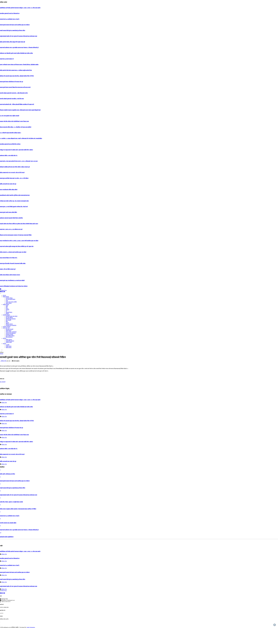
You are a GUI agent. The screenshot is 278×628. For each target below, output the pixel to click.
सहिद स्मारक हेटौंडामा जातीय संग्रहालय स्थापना (10, 274)
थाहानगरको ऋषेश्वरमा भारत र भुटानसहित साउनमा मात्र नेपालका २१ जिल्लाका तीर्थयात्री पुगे (19, 47)
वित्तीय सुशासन (9, 339)
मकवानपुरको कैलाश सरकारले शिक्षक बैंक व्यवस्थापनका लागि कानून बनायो (15, 87)
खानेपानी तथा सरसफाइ (10, 318)
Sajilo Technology (31, 627)
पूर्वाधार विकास (6, 296)
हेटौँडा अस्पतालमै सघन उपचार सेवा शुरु (8, 183)
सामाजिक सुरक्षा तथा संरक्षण (11, 316)
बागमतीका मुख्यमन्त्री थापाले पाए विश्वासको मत (9, 13)
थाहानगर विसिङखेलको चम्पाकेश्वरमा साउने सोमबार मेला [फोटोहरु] (14, 286)
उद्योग (7, 305)
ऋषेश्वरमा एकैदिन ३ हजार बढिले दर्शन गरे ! (9, 155)
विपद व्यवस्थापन (9, 337)
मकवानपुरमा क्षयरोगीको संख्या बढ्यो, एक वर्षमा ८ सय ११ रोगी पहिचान (14, 178)
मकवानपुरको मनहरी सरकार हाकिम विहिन (8, 212)
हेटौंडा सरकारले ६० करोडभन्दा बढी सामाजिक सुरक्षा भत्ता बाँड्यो (13, 252)
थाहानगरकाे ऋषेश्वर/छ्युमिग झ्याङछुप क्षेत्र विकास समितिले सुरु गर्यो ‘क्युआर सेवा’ (17, 246)
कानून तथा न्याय (6, 328)
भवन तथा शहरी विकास (10, 299)
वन (6, 311)
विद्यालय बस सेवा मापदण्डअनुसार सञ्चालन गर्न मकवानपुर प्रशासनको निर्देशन (16, 235)
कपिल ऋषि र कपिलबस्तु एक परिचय (7, 474)
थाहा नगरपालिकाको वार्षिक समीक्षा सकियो (8, 189)
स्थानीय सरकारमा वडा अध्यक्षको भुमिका (8, 522)
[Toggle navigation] (0, 293)
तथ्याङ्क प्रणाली (9, 334)
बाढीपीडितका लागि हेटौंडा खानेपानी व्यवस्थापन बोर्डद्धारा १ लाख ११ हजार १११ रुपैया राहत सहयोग (20, 7)
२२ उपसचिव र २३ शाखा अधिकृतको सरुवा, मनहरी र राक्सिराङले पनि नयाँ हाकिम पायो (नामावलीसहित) (21, 138)
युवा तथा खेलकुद (9, 317)
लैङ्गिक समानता (9, 324)
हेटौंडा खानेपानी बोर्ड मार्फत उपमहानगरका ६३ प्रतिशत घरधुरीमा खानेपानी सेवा (16, 70)
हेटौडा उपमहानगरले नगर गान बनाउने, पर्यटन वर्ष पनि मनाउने (12, 172)
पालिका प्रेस (3, 360)
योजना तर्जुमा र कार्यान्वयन (11, 331)
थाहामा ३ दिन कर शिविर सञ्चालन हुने (7, 269)
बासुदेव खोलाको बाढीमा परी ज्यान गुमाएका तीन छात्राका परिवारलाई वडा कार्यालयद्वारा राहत (18, 36)
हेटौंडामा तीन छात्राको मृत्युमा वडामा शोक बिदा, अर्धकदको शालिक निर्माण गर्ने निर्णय (17, 76)
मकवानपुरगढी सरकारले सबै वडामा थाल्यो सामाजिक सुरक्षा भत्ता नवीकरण (15, 24)
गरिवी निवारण (8, 330)
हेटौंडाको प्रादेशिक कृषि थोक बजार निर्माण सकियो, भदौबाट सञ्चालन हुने (15, 166)
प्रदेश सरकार (8, 346)
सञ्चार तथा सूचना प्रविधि (11, 301)
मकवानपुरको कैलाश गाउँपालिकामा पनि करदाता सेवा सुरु (11, 81)
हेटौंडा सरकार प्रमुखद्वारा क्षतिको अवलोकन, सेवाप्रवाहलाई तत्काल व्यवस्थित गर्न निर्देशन (18, 508)
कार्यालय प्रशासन (6, 326)
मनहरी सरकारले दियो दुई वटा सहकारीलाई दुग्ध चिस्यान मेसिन (12, 30)
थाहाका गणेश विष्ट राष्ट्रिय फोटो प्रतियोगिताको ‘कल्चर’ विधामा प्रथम (14, 121)
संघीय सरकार (8, 347)
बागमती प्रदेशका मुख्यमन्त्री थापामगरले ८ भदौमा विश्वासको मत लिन (14, 93)
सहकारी (7, 309)
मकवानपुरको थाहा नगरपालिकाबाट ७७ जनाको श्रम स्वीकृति (12, 280)
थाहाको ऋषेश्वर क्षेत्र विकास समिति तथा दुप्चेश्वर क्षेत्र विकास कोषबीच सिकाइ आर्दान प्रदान (19, 223)
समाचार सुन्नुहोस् (16, 360)
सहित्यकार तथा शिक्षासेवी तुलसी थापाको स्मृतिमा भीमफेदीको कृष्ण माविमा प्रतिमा (16, 53)
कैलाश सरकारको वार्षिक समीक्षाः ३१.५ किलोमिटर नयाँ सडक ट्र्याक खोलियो (15, 127)
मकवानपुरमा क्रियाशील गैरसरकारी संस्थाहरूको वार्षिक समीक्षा (12, 263)
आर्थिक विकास (6, 304)
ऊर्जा (7, 300)
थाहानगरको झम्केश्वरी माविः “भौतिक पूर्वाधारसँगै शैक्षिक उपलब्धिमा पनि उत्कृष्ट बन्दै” (17, 104)
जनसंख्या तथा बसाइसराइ (11, 325)
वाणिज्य (7, 313)
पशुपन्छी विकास (9, 312)
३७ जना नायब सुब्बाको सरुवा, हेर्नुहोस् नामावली (9, 115)
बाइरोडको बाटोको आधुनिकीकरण (6, 536)
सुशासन (4, 338)
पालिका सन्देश (9, 342)
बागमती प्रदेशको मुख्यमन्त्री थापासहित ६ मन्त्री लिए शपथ (12, 98)
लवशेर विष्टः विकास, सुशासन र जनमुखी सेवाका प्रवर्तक (11, 501)
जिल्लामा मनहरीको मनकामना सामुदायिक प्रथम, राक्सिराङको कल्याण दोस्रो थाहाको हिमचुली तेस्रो (20, 110)
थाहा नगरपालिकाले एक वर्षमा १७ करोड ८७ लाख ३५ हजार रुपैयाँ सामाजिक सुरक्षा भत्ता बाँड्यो (19, 240)
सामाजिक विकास (6, 315)
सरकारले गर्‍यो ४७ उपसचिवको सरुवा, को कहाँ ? (10, 19)
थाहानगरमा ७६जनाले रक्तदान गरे (7, 58)
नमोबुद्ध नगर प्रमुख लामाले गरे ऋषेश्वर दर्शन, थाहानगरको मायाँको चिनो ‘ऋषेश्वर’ (16, 149)
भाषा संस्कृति (8, 320)
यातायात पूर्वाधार (9, 298)
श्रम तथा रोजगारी (9, 329)
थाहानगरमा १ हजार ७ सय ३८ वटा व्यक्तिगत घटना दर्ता (11, 229)
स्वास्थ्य (7, 322)
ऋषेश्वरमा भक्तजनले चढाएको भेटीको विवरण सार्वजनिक (11, 218)
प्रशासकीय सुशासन (10, 341)
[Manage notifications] (274, 625)
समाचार (4, 343)
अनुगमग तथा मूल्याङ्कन (11, 333)
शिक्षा (7, 321)
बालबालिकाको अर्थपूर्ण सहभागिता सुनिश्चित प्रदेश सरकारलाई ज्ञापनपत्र (15, 195)
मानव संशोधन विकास (10, 335)
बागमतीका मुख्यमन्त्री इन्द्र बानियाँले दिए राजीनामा (10, 144)
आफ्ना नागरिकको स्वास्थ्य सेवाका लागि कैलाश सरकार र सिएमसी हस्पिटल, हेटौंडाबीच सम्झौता (19, 64)
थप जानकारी (2, 381)
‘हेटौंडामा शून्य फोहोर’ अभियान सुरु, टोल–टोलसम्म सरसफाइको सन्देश (14, 201)
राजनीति (7, 344)
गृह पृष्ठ (4, 295)
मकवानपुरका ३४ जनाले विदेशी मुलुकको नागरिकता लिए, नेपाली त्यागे (14, 206)
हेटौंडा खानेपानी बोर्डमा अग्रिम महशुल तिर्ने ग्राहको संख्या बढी (12, 41)
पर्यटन (7, 308)
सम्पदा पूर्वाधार (9, 303)
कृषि (7, 307)
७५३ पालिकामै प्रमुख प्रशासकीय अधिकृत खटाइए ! (10, 132)
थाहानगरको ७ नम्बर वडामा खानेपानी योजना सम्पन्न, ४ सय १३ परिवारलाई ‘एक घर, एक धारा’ (19, 161)
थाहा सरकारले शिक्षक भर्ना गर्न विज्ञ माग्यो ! (8, 257)
